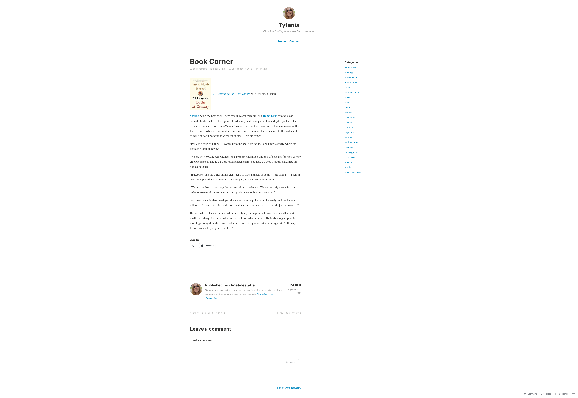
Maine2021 (350, 122)
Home (282, 41)
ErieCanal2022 (352, 92)
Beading (349, 72)
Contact (294, 41)
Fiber (347, 97)
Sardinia (348, 137)
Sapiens (194, 116)
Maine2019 (350, 117)
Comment (291, 362)
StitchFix (349, 147)
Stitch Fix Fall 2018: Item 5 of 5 (207, 313)
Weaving (349, 162)
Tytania (289, 25)
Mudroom (349, 127)
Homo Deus (270, 116)
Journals (348, 112)
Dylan (347, 87)
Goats (347, 107)
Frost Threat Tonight (288, 313)
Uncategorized (351, 152)
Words (348, 167)
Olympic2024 (351, 132)
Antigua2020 (351, 67)
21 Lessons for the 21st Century (231, 94)
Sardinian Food (352, 142)
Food (347, 102)
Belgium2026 (351, 77)
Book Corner (219, 68)
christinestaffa (200, 68)
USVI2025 (350, 157)
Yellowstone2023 (353, 172)
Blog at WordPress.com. (289, 387)
